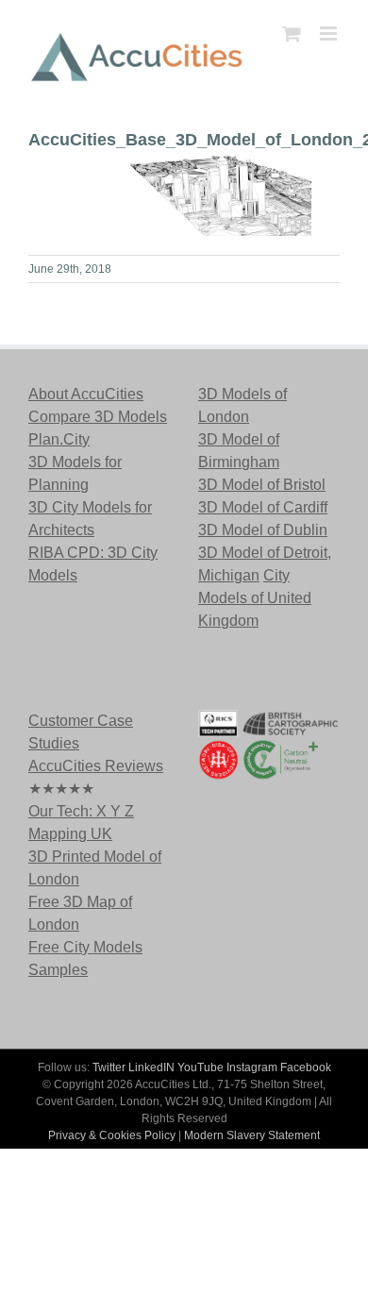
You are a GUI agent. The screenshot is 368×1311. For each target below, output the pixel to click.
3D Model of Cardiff (262, 507)
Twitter (108, 1067)
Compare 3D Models (97, 417)
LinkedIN (151, 1067)
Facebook (305, 1067)
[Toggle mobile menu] (330, 33)
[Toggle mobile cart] (291, 33)
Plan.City (59, 439)
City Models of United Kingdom (254, 598)
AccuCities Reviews (95, 766)
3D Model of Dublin (262, 530)
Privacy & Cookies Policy (112, 1135)
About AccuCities (85, 394)
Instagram (251, 1067)
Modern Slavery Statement (252, 1135)
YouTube (200, 1067)
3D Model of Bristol (262, 485)
